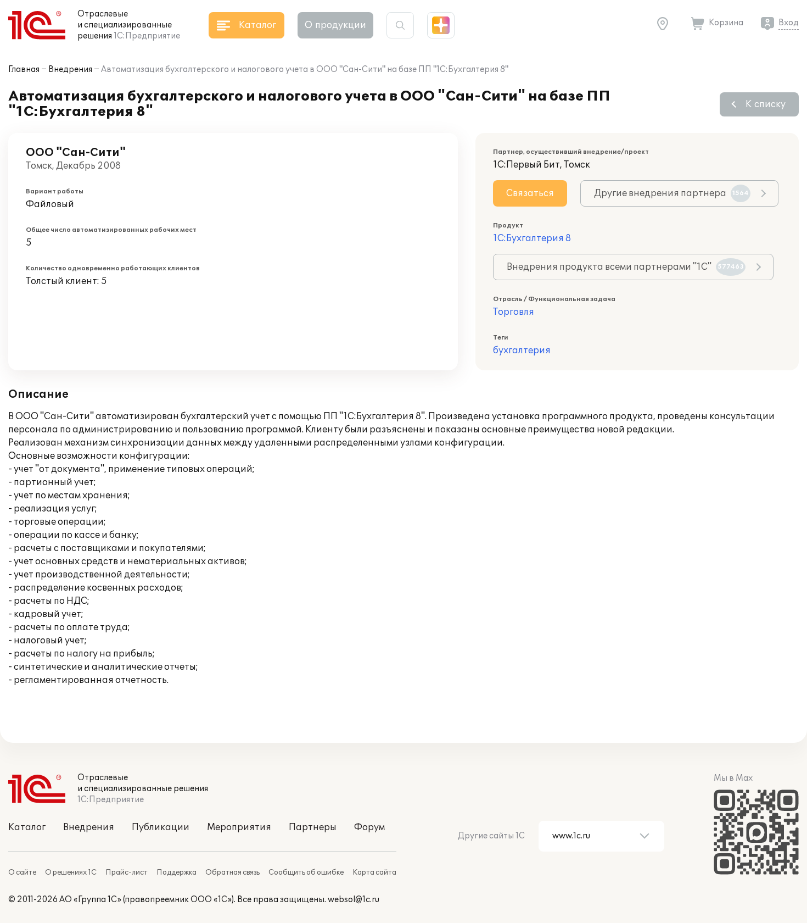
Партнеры (313, 827)
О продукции (335, 25)
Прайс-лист (126, 872)
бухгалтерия (522, 350)
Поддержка (176, 872)
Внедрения (70, 69)
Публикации (160, 827)
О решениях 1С (71, 872)
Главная (24, 69)
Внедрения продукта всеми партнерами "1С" (625, 267)
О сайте (22, 872)
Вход (788, 22)
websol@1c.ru (353, 899)
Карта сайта (374, 872)
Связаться (530, 193)
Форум (369, 827)
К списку (766, 104)
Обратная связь (232, 872)
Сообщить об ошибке (306, 872)
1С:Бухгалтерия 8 (532, 238)
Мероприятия (239, 827)
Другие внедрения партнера (671, 193)
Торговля (513, 312)
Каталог (27, 827)
